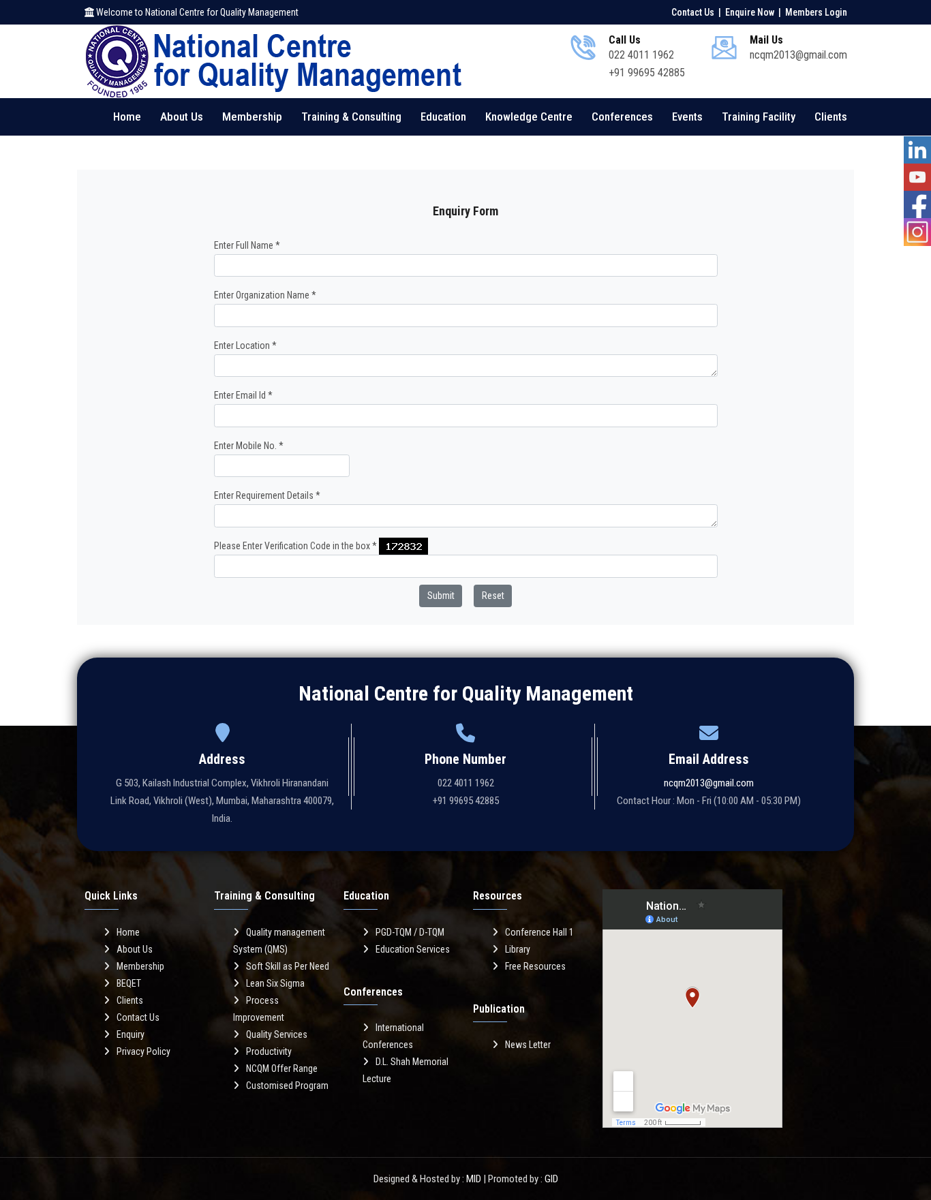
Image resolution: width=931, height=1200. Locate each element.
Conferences (622, 116)
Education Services (413, 949)
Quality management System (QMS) (279, 941)
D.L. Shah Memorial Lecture (405, 1070)
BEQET (129, 983)
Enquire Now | (754, 12)
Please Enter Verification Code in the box (295, 545)
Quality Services (276, 1034)
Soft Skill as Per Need (287, 966)
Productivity (269, 1051)
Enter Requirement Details (267, 495)
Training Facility (758, 116)
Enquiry (130, 1034)
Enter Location (245, 345)
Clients (830, 116)
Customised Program (287, 1085)
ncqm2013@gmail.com (709, 783)
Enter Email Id (243, 395)
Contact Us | (697, 12)
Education (443, 116)
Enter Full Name (247, 245)
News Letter (528, 1044)
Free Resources (535, 966)
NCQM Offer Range (282, 1068)
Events (687, 116)
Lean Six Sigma (275, 983)
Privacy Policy (143, 1051)
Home (127, 116)
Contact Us (138, 1017)
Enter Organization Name (265, 295)
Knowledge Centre (529, 116)
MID (473, 1179)
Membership (252, 116)
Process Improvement (258, 1009)
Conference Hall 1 (539, 932)
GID (551, 1179)
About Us (181, 116)
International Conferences (393, 1036)
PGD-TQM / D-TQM (410, 932)
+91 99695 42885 (647, 72)
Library (517, 949)
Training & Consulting (351, 116)
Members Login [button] (816, 12)
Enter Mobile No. (249, 445)
